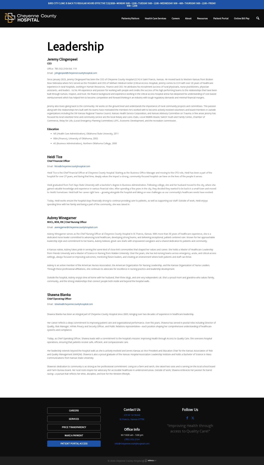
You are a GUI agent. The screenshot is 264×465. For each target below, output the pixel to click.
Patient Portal (221, 18)
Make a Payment (74, 435)
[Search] (257, 18)
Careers (176, 18)
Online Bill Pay (241, 18)
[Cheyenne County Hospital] (31, 18)
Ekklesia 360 (150, 460)
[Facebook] (187, 417)
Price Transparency (74, 427)
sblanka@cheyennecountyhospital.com (74, 304)
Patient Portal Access (74, 443)
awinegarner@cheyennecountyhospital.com (76, 227)
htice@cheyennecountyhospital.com (72, 166)
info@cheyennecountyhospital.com (132, 443)
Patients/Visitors (130, 18)
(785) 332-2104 (132, 439)
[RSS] (192, 417)
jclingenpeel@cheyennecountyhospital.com (76, 72)
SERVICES (74, 418)
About (188, 18)
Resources (202, 18)
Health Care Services (155, 18)
